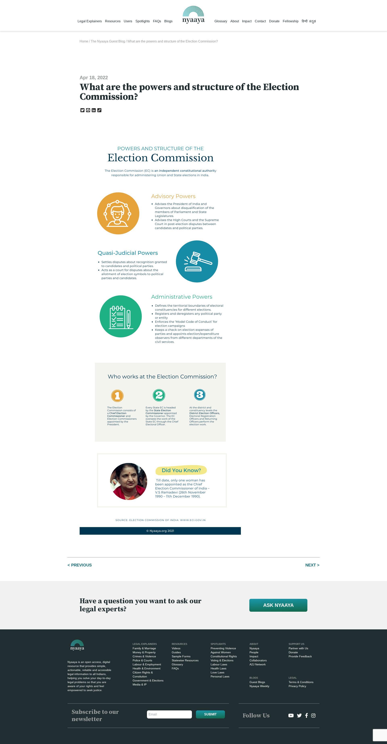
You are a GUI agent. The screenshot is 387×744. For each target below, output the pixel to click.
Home (84, 41)
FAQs (157, 21)
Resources (113, 21)
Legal (293, 677)
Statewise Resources (185, 660)
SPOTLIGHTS (218, 644)
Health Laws (218, 668)
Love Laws (217, 672)
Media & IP (140, 684)
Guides (176, 652)
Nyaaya (254, 648)
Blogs (168, 21)
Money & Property (144, 652)
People (254, 652)
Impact (247, 21)
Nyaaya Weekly (259, 686)
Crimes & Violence (144, 656)
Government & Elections (148, 680)
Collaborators (258, 660)
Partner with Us (298, 648)
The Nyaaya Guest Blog (108, 41)
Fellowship (291, 21)
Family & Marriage (144, 648)
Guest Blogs (257, 682)
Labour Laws (219, 664)
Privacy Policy (297, 686)
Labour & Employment (147, 664)
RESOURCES (179, 644)
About (234, 21)
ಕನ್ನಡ (312, 21)
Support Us (296, 644)
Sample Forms (181, 656)
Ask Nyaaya (278, 605)
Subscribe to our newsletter (95, 715)
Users (128, 21)
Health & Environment (146, 668)
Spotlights (142, 21)
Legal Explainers (90, 21)
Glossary (220, 21)
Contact (260, 21)
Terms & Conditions (301, 682)
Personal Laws (220, 676)
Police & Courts (142, 660)
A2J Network (258, 664)
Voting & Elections (222, 660)
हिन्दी (305, 21)
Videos (176, 648)
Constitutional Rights (224, 656)
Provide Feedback (300, 656)
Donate (274, 21)
